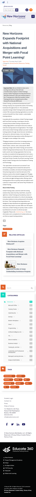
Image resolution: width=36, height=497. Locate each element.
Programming (12, 328)
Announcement (14, 63)
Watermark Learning (10, 473)
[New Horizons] (13, 16)
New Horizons (9, 457)
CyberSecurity (12, 313)
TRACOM (7, 471)
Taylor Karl (5, 61)
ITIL (9, 336)
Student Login (8, 398)
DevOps (10, 317)
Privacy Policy (16, 435)
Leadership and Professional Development (17, 351)
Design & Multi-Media (14, 360)
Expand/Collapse (4, 302)
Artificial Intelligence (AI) (15, 332)
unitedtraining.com (20, 212)
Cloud (10, 324)
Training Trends (12, 309)
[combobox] (9, 9)
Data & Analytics (13, 339)
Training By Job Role (14, 347)
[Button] (33, 16)
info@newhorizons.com (11, 417)
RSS (14, 302)
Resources (22, 63)
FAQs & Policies (9, 406)
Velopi (6, 463)
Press (6, 403)
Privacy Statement (9, 490)
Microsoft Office (13, 305)
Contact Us (7, 401)
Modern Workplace (13, 320)
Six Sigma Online (9, 465)
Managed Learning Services (16, 356)
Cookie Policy (25, 435)
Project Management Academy (13, 460)
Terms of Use (8, 437)
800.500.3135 (9, 6)
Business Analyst (13, 343)
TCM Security (9, 468)
